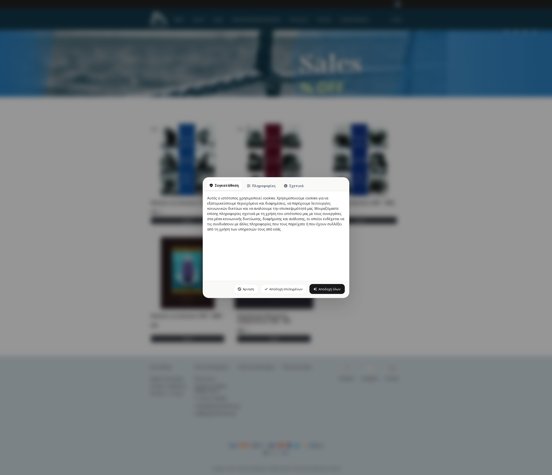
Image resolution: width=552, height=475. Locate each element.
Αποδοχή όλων (329, 289)
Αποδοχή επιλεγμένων (286, 289)
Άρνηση (248, 289)
